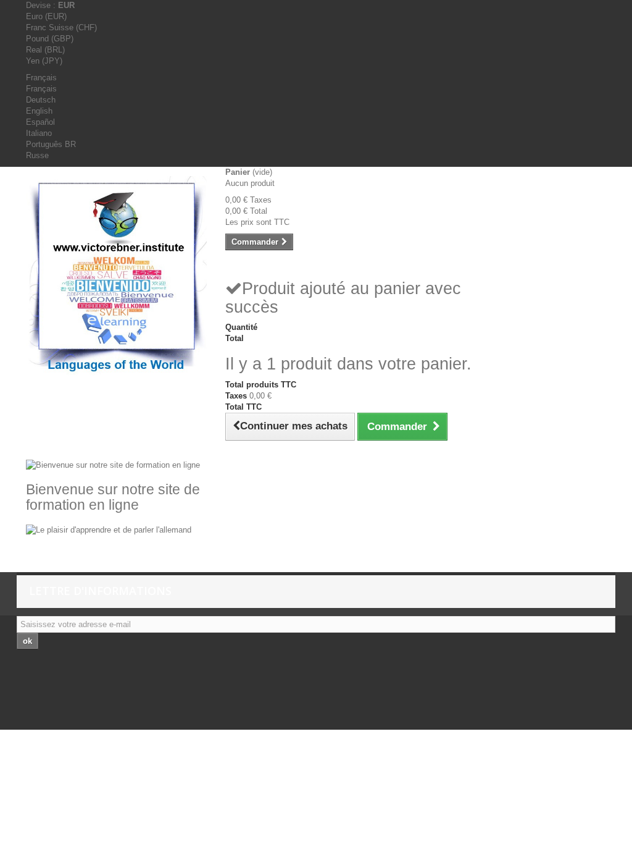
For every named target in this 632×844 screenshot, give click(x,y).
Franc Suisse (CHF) (61, 27)
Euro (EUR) (46, 16)
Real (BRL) (45, 49)
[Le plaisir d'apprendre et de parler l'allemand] (108, 529)
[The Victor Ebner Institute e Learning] (116, 277)
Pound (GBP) (49, 38)
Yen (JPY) (44, 60)
